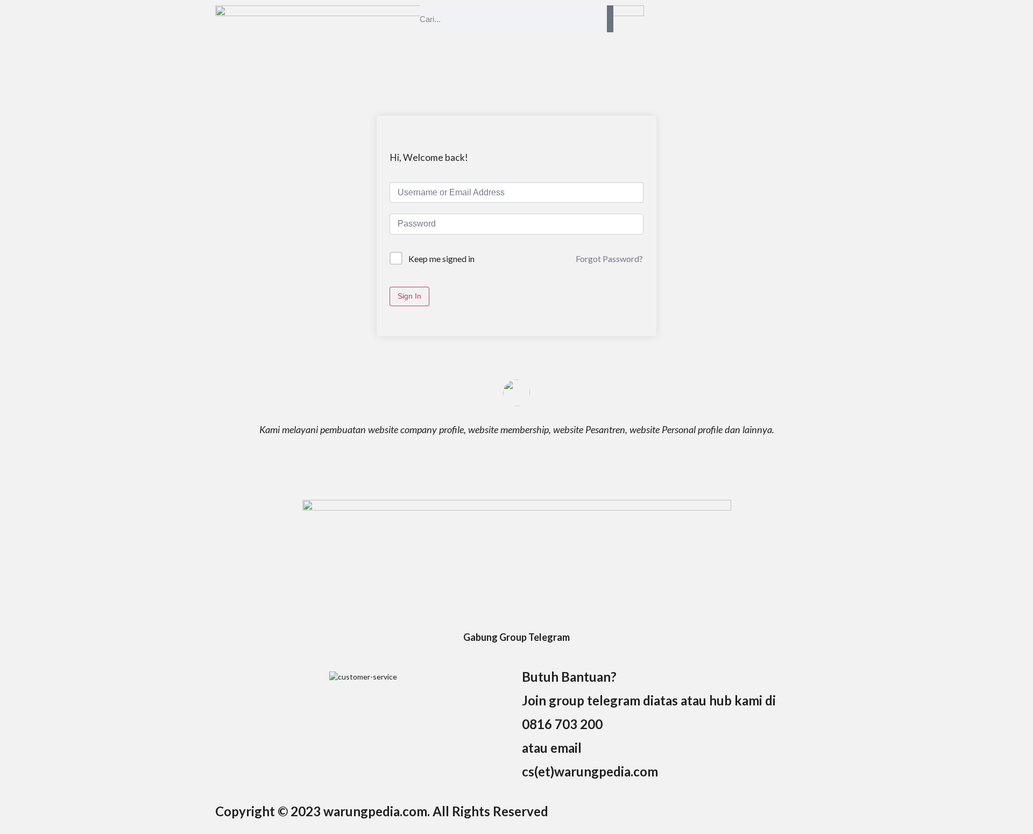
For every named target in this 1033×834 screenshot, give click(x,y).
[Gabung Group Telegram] (516, 617)
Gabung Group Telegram (516, 637)
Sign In (409, 296)
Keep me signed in (441, 258)
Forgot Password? (609, 258)
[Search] (610, 18)
